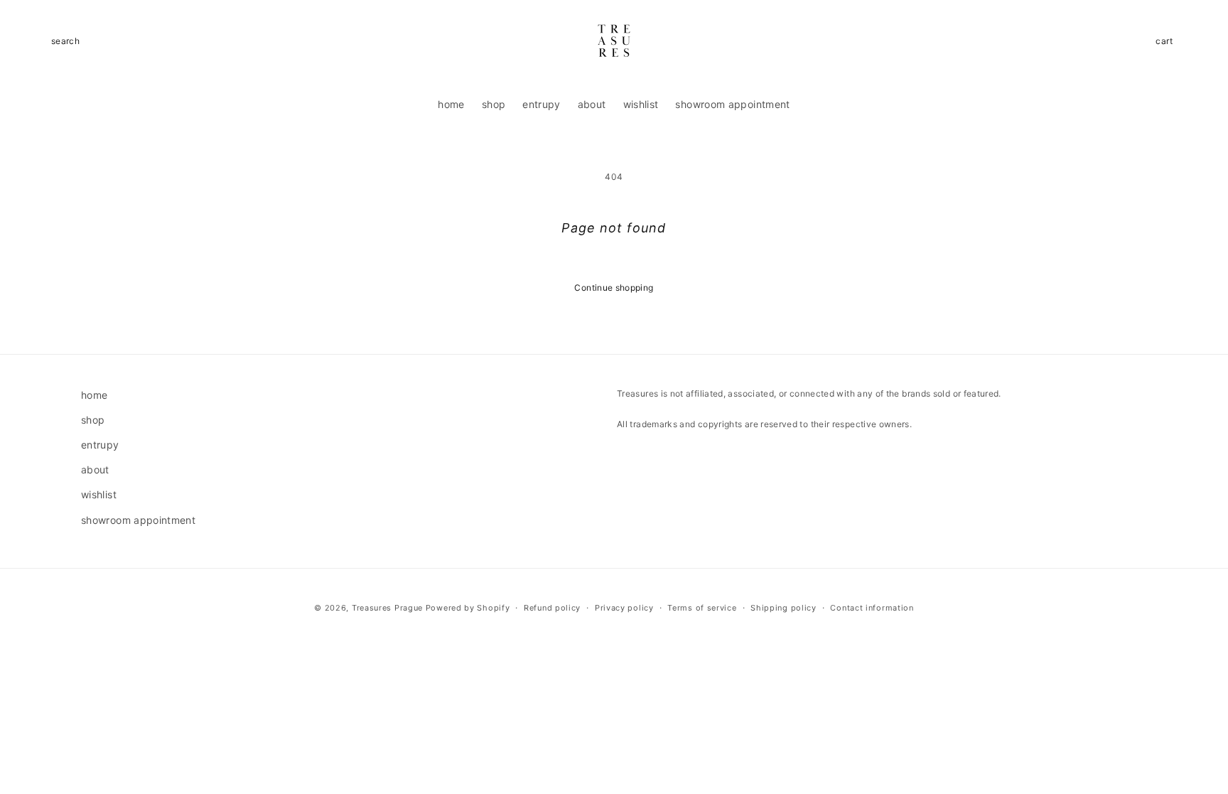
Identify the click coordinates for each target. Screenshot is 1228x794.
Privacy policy (624, 608)
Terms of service (701, 608)
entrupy (100, 445)
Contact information (871, 608)
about (95, 469)
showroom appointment (138, 520)
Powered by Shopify (468, 608)
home (94, 395)
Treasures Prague (387, 608)
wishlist (99, 494)
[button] (65, 41)
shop (92, 420)
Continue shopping (613, 287)
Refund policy (552, 608)
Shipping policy (783, 608)
